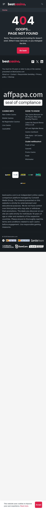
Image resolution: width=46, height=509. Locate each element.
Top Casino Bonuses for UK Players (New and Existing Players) (34, 117)
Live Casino (6, 125)
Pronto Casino (30, 152)
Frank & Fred (30, 145)
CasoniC (28, 148)
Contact (13, 74)
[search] (42, 4)
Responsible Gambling (26, 74)
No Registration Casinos (11, 122)
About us (5, 74)
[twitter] (37, 61)
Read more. (24, 506)
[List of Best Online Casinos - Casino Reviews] (17, 4)
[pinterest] (33, 61)
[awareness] (11, 240)
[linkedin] (42, 61)
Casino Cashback (31, 132)
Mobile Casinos (8, 118)
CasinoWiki (6, 129)
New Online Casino (9, 114)
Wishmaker (29, 159)
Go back (23, 50)
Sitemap (11, 77)
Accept (38, 505)
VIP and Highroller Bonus (34, 128)
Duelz (27, 156)
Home (4, 10)
